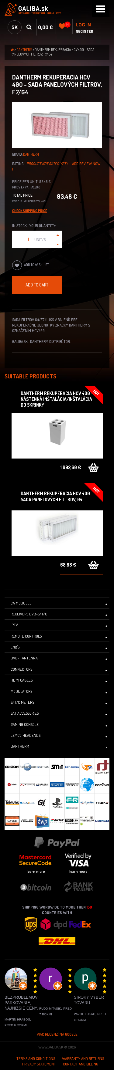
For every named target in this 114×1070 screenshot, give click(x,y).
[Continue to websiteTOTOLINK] (71, 821)
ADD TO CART (37, 284)
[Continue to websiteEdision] (12, 767)
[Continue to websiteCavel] (12, 821)
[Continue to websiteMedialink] (26, 802)
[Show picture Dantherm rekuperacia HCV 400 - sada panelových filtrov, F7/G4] (57, 125)
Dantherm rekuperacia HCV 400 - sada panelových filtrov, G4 (57, 496)
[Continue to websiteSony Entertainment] (57, 802)
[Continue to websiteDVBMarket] (86, 785)
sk (15, 27)
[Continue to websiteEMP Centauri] (71, 767)
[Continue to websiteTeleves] (12, 802)
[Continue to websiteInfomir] (12, 785)
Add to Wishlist (36, 264)
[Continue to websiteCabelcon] (42, 785)
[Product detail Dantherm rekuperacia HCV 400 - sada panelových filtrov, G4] (57, 533)
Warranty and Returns (83, 1058)
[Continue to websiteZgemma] (102, 785)
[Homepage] (57, 9)
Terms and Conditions (35, 1058)
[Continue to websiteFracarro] (71, 802)
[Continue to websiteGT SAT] (86, 767)
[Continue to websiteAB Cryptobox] (86, 802)
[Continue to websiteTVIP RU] (42, 821)
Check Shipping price (29, 210)
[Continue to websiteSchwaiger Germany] (57, 785)
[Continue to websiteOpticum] (71, 785)
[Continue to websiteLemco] (102, 821)
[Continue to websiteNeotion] (42, 767)
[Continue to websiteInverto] (102, 767)
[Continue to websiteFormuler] (86, 821)
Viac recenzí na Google (57, 1034)
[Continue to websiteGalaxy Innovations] (42, 802)
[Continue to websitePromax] (26, 785)
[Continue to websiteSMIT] (57, 767)
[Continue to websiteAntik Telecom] (57, 821)
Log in (83, 25)
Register (84, 31)
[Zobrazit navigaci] (100, 8)
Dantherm (24, 49)
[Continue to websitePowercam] (26, 767)
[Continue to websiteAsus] (26, 821)
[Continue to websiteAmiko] (102, 802)
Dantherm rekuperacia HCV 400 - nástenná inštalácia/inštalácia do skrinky (57, 399)
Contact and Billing (80, 1064)
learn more (36, 871)
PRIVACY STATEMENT (39, 1064)
